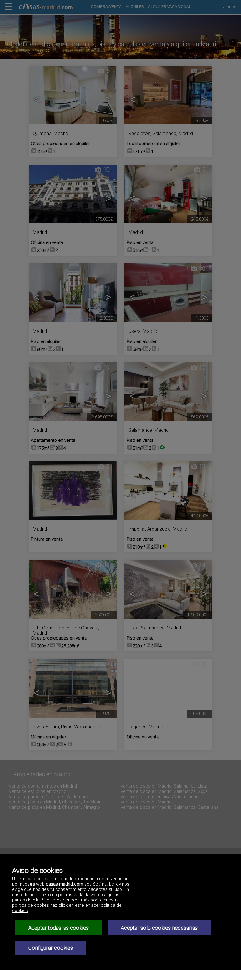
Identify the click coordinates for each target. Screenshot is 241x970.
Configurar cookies (50, 948)
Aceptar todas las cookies (58, 928)
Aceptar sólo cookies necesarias (159, 928)
